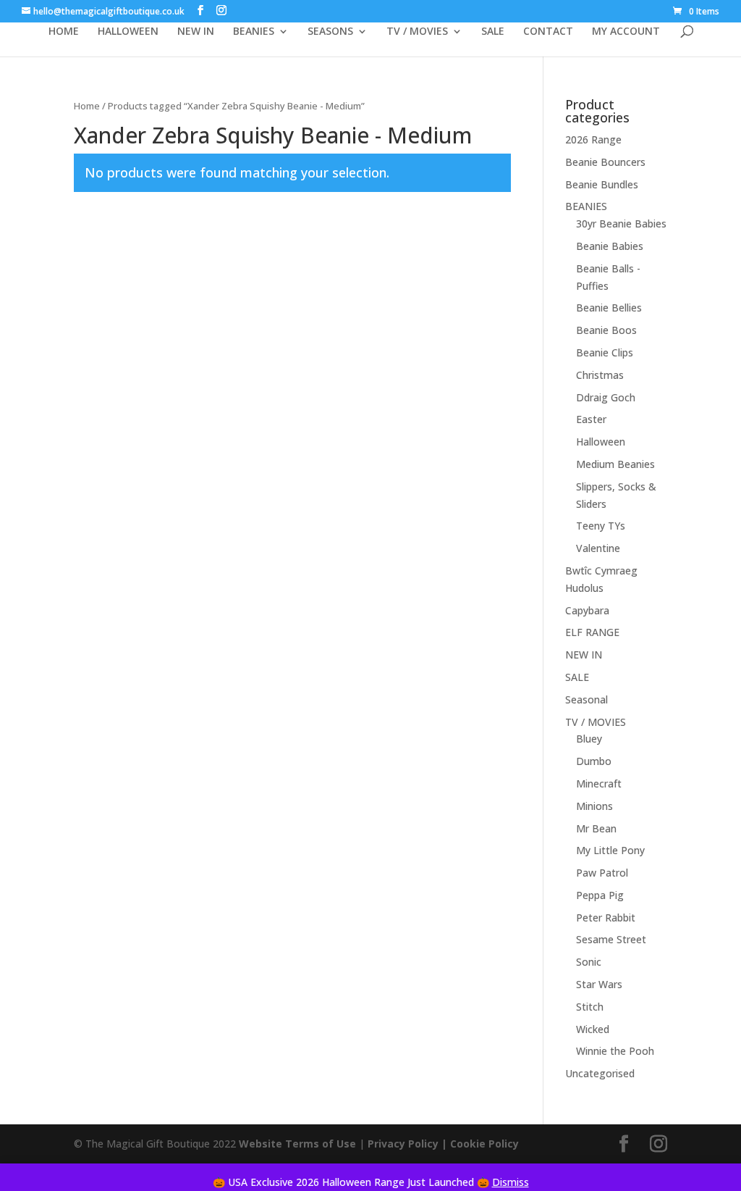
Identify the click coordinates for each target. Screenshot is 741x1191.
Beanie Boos (606, 330)
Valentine (598, 548)
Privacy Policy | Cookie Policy (445, 1143)
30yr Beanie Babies (621, 223)
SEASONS (330, 32)
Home (87, 105)
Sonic (588, 962)
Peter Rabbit (605, 917)
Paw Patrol (602, 872)
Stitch (590, 1007)
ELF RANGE (592, 632)
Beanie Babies (609, 246)
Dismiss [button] (510, 1182)
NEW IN (195, 32)
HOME (63, 32)
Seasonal (586, 699)
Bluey (589, 738)
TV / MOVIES (417, 32)
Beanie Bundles (601, 184)
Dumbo (593, 761)
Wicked (592, 1029)
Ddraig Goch (605, 397)
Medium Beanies (615, 464)
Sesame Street (611, 939)
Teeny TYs (600, 525)
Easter (591, 419)
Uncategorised (600, 1073)
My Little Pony (610, 850)
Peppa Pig (600, 895)
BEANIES (253, 32)
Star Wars (599, 984)
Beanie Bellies (609, 307)
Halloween (600, 441)
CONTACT (548, 32)
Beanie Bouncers (605, 162)
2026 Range (593, 139)
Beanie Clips (604, 352)
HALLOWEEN (128, 32)
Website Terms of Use (297, 1143)
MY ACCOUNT (626, 32)
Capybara (587, 610)
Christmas (600, 375)
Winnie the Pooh (615, 1051)
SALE (492, 32)
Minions (594, 806)
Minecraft (599, 783)
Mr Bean (596, 828)
